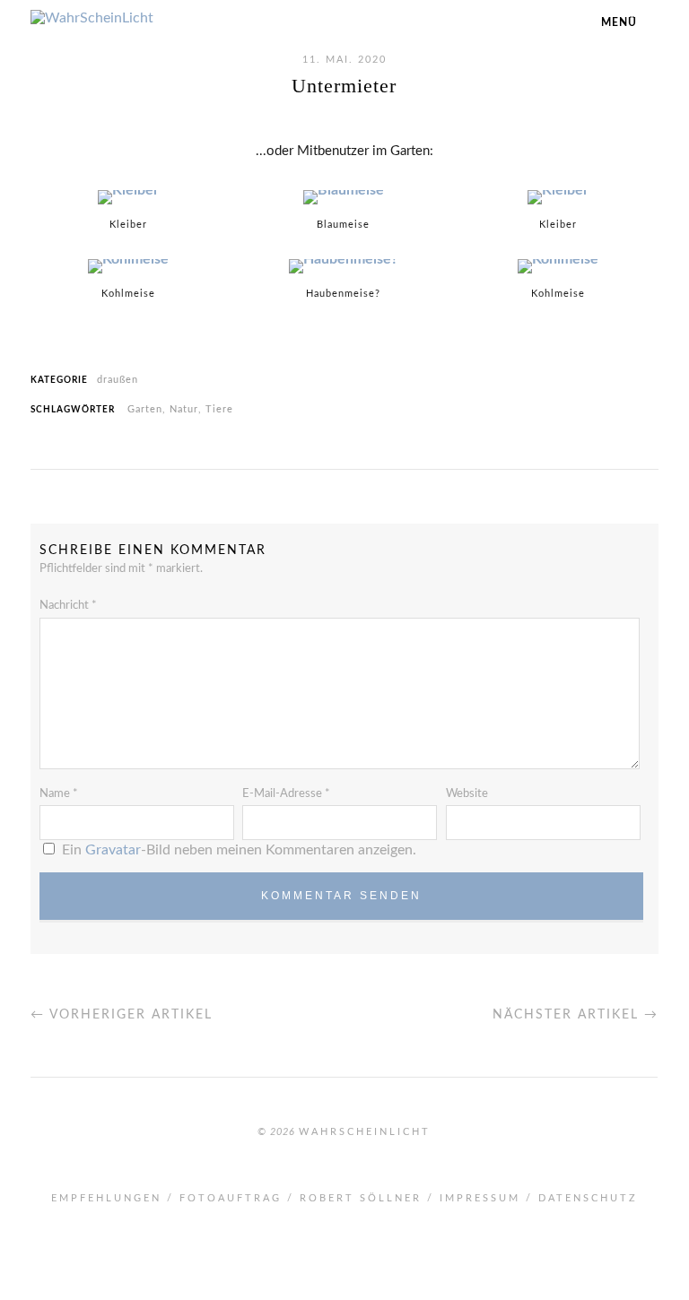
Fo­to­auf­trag (230, 1198)
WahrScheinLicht (365, 1132)
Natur (184, 409)
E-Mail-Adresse (286, 794)
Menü (619, 22)
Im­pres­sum (480, 1198)
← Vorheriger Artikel (122, 1015)
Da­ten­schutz (588, 1198)
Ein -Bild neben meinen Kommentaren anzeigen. (239, 850)
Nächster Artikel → (575, 1015)
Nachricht (68, 605)
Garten (144, 409)
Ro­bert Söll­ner (361, 1198)
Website (467, 794)
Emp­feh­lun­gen (106, 1198)
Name (58, 794)
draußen (117, 380)
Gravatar (113, 850)
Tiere (219, 409)
